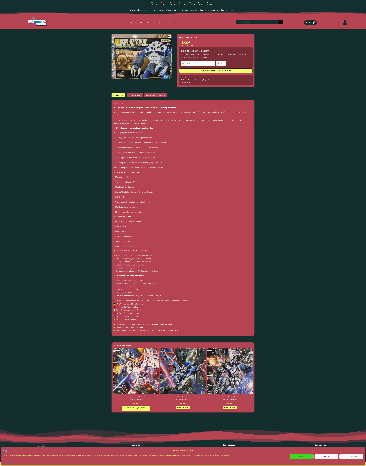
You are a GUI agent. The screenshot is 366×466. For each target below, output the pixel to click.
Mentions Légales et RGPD (11, 462)
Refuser (326, 456)
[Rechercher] (281, 22)
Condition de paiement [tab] (156, 95)
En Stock (168, 397)
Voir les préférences (351, 456)
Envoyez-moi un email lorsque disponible (216, 70)
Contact (174, 22)
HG (208, 80)
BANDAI (189, 82)
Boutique (130, 22)
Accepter (302, 456)
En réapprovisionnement (195, 80)
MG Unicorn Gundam (136, 399)
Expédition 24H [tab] (135, 95)
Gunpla (205, 80)
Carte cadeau (162, 22)
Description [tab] (118, 95)
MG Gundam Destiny (183, 399)
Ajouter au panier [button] (183, 407)
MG (144, 397)
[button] (362, 451)
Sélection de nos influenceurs (184, 397)
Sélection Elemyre (196, 397)
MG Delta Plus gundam (230, 399)
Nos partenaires (145, 22)
